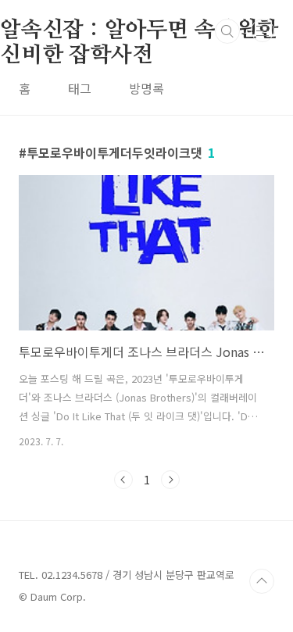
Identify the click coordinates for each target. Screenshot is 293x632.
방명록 (146, 88)
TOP (261, 581)
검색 (227, 31)
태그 (79, 88)
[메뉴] (262, 30)
